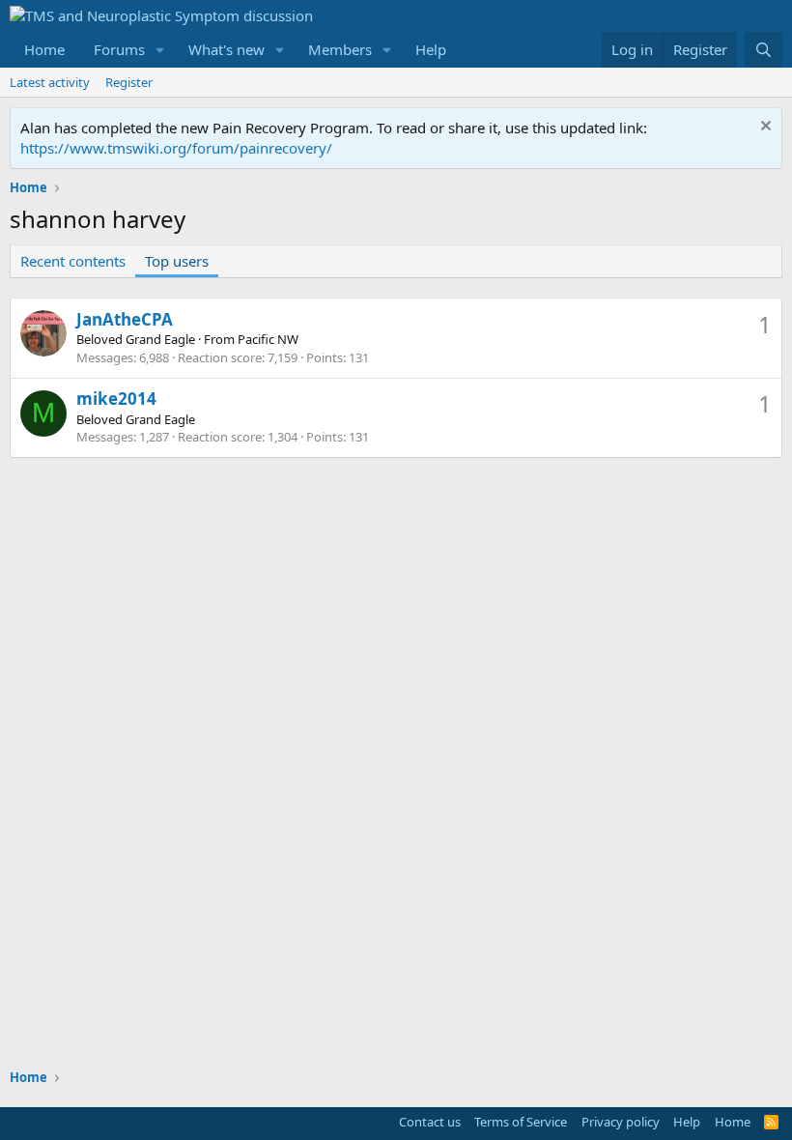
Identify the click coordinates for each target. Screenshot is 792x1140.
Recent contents (73, 261)
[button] (160, 50)
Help (430, 49)
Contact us (430, 1121)
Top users (177, 261)
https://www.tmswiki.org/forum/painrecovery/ (176, 147)
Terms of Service (520, 1121)
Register (129, 82)
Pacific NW (268, 339)
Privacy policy (620, 1121)
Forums (119, 49)
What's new (226, 49)
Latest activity (50, 82)
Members (340, 49)
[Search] (763, 50)
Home (44, 49)
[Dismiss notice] (763, 128)
